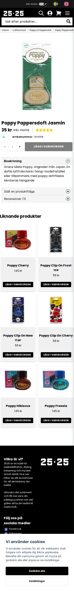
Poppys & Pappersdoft (40, 30)
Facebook (15, 529)
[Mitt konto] (50, 13)
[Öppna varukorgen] (58, 13)
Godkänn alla (37, 570)
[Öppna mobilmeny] (67, 13)
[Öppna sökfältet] (41, 13)
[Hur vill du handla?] (43, 4)
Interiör (5, 30)
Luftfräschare (19, 30)
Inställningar (37, 581)
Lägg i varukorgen (18, 284)
